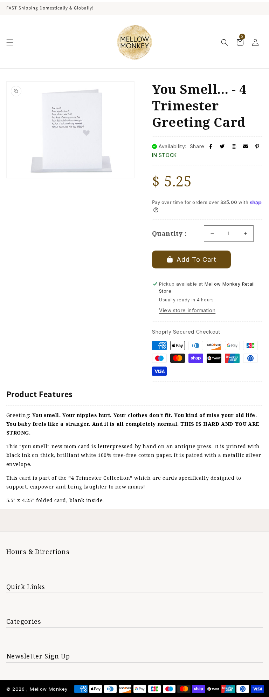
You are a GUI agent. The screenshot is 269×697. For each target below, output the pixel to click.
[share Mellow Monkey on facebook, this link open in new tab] (211, 146)
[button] (10, 42)
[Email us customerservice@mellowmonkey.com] (245, 146)
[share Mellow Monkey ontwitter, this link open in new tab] (222, 146)
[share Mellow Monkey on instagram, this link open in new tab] (234, 146)
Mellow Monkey (49, 689)
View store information (187, 310)
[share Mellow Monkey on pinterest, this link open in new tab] (257, 146)
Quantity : (169, 233)
